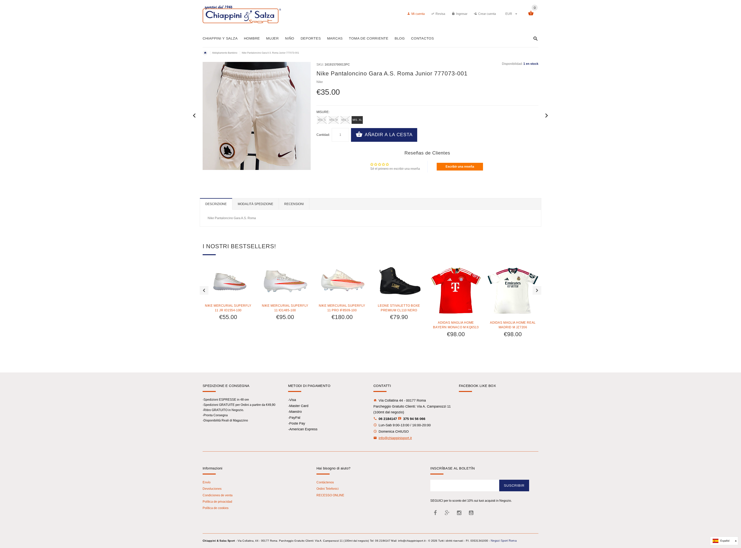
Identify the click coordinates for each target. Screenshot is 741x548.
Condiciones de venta (218, 495)
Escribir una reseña (460, 166)
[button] (724, 541)
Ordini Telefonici (327, 488)
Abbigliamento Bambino (224, 53)
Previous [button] (204, 290)
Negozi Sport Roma (504, 540)
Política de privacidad (217, 501)
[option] (228, 303)
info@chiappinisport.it (395, 438)
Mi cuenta (418, 13)
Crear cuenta (487, 13)
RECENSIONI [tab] (294, 204)
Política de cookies (215, 508)
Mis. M (333, 119)
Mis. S (322, 119)
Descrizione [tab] (216, 204)
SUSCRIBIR (514, 485)
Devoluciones (212, 488)
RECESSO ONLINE (330, 495)
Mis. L (345, 119)
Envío (207, 482)
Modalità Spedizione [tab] (255, 204)
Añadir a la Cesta (388, 134)
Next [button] (537, 290)
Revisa (440, 13)
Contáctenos (325, 482)
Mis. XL (357, 119)
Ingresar (461, 13)
